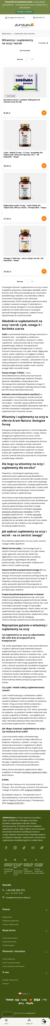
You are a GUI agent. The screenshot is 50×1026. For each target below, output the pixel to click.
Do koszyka (44, 112)
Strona (20, 59)
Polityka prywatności (10, 921)
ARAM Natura (6, 34)
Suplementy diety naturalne (24, 34)
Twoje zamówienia (10, 938)
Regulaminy (7, 917)
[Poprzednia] (2, 7)
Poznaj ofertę (24, 12)
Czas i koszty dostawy (11, 963)
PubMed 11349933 (33, 790)
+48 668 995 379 (15, 890)
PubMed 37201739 (15, 803)
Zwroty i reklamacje (10, 924)
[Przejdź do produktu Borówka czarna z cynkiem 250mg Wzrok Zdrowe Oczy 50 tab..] (25, 82)
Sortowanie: (25, 50)
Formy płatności (8, 959)
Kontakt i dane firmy (10, 980)
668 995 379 (40, 18)
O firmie (5, 983)
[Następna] (47, 7)
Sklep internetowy (24, 1013)
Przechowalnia (8, 945)
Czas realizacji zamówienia (13, 966)
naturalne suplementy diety (34, 772)
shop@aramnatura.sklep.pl (16, 18)
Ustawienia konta (9, 942)
